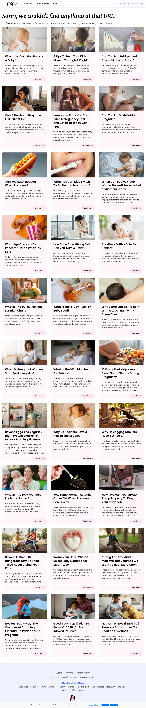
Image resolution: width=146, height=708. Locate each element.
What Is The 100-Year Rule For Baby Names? (23, 496)
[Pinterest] (124, 3)
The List (121, 687)
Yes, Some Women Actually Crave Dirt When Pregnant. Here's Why (72, 498)
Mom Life (28, 4)
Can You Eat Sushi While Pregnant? (118, 117)
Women (65, 690)
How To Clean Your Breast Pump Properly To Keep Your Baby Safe (119, 498)
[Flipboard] (129, 3)
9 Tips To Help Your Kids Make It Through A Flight (70, 58)
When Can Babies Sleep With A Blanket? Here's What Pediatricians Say (121, 185)
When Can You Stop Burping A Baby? (24, 58)
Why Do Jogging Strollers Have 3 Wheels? (119, 434)
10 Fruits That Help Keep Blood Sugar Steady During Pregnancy (120, 373)
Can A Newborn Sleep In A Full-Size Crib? (23, 117)
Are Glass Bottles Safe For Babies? (119, 246)
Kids (55, 4)
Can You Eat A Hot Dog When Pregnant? (20, 183)
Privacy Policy (83, 673)
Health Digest (83, 687)
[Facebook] (116, 3)
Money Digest (98, 687)
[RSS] (142, 3)
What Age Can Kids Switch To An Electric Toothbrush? (71, 183)
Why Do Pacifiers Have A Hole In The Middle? (70, 434)
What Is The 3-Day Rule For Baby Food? (72, 309)
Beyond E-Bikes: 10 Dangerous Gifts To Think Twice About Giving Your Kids (22, 563)
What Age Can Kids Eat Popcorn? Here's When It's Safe (23, 248)
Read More (38, 79)
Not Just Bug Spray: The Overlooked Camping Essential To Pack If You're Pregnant (23, 629)
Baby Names (43, 4)
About (59, 673)
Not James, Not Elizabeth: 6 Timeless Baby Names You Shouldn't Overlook (120, 627)
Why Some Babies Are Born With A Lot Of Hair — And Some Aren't (120, 311)
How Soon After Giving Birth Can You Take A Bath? (72, 246)
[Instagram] (120, 3)
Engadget (23, 687)
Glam (62, 687)
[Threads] (133, 3)
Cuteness (53, 687)
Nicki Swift (110, 687)
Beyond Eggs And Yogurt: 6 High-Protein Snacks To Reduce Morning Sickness (23, 436)
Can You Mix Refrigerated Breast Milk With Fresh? (119, 58)
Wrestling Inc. (78, 690)
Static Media (62, 677)
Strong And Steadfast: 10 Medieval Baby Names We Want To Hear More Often (120, 561)
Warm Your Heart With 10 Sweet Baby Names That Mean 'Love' (70, 561)
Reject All (114, 705)
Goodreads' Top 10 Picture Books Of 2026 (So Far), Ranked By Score (71, 627)
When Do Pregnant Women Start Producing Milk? (24, 371)
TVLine (43, 687)
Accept (105, 705)
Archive (69, 673)
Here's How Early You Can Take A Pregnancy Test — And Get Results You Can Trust (71, 121)
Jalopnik (34, 687)
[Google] (137, 3)
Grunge (71, 687)
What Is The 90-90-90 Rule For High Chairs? (24, 309)
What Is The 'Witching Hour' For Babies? (72, 371)
